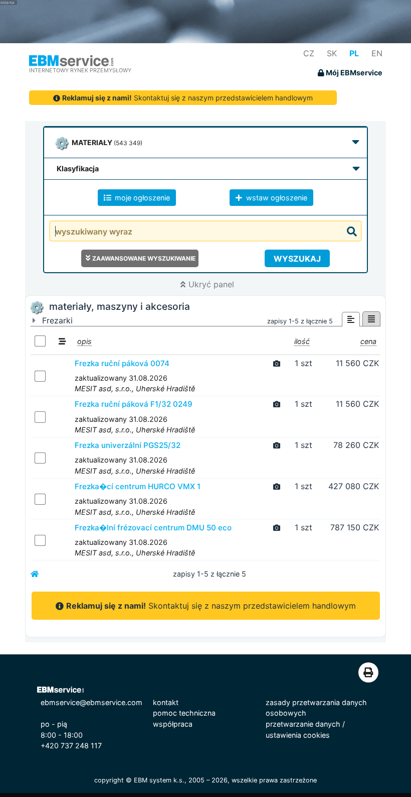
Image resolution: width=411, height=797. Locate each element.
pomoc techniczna (184, 713)
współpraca (172, 724)
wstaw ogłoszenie (275, 197)
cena (368, 341)
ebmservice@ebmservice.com (91, 702)
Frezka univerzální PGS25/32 (127, 445)
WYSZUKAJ (297, 259)
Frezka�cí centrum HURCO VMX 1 (137, 486)
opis (84, 341)
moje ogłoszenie (141, 197)
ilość (302, 341)
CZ (308, 53)
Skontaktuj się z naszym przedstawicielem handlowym (187, 97)
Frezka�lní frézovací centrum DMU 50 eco (153, 527)
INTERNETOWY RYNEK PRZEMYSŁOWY (80, 70)
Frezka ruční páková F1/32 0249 (133, 404)
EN (376, 53)
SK (332, 53)
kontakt (165, 702)
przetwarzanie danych (303, 724)
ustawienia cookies (298, 735)
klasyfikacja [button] (78, 168)
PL (354, 53)
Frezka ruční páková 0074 (122, 363)
